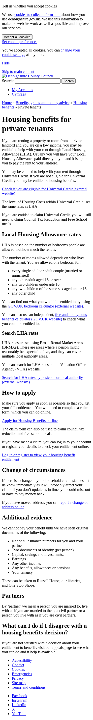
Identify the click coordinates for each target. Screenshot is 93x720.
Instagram (19, 700)
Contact (18, 665)
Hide (6, 63)
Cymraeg (19, 94)
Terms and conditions (28, 687)
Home (7, 103)
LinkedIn (19, 705)
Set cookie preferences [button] (19, 42)
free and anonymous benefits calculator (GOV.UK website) (44, 316)
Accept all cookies (17, 37)
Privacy (18, 678)
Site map (19, 683)
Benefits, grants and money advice (42, 103)
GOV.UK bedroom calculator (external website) (45, 306)
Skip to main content (18, 71)
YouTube (19, 714)
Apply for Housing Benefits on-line (30, 420)
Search (68, 81)
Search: (8, 81)
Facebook (19, 696)
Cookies (18, 669)
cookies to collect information (37, 14)
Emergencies (22, 674)
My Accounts (22, 90)
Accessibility (22, 660)
